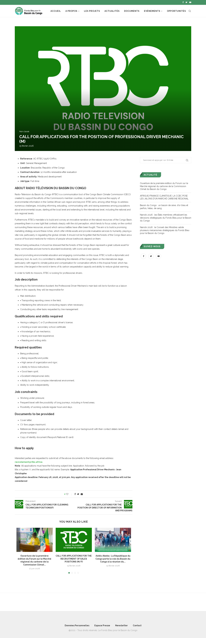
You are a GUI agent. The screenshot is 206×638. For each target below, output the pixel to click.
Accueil (56, 11)
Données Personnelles (77, 625)
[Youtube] (190, 2)
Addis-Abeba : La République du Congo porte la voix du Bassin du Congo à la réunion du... (112, 559)
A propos (71, 11)
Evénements (152, 11)
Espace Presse (102, 625)
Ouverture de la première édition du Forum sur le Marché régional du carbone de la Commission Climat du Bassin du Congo (164, 186)
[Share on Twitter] (78, 494)
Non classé (24, 131)
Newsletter (121, 625)
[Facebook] (183, 2)
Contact (137, 625)
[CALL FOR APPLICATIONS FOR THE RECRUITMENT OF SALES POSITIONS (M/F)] (74, 540)
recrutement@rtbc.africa (28, 462)
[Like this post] (69, 494)
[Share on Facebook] (75, 494)
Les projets (92, 11)
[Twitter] (186, 2)
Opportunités (176, 11)
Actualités (112, 11)
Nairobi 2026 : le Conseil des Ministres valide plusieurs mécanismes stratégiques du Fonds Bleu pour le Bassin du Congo (164, 230)
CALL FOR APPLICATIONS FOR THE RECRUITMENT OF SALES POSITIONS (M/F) (74, 559)
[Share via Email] (82, 494)
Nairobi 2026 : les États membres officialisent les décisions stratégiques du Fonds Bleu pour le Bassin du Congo (165, 218)
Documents (131, 11)
